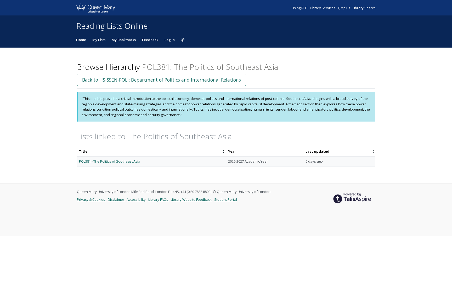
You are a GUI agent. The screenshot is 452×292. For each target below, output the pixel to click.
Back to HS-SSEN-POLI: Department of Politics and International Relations (161, 80)
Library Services (323, 7)
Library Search (364, 7)
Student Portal (225, 199)
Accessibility (136, 199)
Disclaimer (116, 199)
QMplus (344, 7)
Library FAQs (158, 199)
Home (81, 39)
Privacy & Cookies (91, 199)
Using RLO (300, 7)
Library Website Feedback (191, 199)
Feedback (150, 39)
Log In (170, 39)
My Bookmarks (124, 39)
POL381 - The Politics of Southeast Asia (109, 161)
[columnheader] (151, 151)
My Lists (98, 39)
